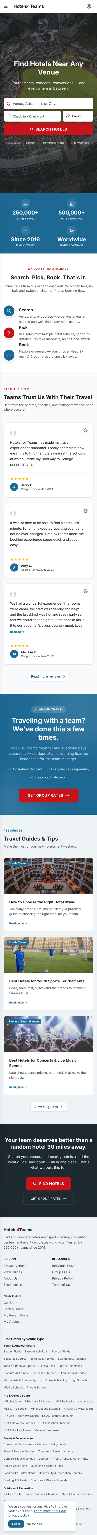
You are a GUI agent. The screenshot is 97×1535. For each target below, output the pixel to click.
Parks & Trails (12, 1494)
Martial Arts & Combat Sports (22, 1380)
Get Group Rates (45, 795)
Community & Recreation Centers (60, 1473)
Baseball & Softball (36, 1351)
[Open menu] (6, 6)
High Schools (79, 1380)
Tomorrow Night (53, 142)
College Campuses (47, 1430)
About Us (10, 1278)
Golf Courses (46, 1366)
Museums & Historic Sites (46, 1465)
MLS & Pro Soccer (15, 1408)
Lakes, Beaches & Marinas (41, 1494)
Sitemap (79, 1524)
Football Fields (61, 1351)
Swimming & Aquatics (72, 1358)
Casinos (43, 1458)
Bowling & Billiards (15, 1480)
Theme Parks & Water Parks (70, 1458)
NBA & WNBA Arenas (38, 1401)
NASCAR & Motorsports (78, 1408)
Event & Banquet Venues (19, 1451)
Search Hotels (51, 129)
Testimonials (13, 1284)
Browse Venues (15, 1266)
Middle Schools (13, 1387)
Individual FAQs (63, 1266)
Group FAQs (61, 1272)
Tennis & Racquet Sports (19, 1366)
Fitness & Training (55, 1380)
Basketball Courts (15, 1358)
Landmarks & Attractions (19, 1473)
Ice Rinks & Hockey (42, 1358)
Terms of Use (62, 1284)
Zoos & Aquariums (15, 1465)
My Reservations (16, 1315)
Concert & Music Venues (19, 1458)
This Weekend (80, 142)
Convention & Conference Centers (25, 1444)
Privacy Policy (62, 1278)
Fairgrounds (58, 1444)
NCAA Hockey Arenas (18, 1430)
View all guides (46, 1107)
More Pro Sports (28, 1415)
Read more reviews (46, 676)
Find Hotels (51, 1183)
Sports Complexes (70, 1366)
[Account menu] (88, 6)
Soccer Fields (12, 1351)
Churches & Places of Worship (50, 1480)
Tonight (30, 142)
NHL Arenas (85, 1401)
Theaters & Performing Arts (55, 1451)
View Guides (13, 1272)
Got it (16, 1524)
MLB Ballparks (64, 1401)
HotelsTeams (29, 6)
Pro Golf (9, 1415)
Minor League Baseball (45, 1408)
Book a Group (14, 1309)
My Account (13, 1321)
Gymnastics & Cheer (44, 1373)
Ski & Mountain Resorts (77, 1494)
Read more (17, 631)
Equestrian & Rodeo (73, 1373)
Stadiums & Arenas (16, 1373)
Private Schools (37, 1387)
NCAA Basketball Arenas (19, 1423)
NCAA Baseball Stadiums (54, 1423)
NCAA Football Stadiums (57, 1415)
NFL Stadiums (12, 1401)
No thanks (34, 1524)
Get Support (13, 1302)
